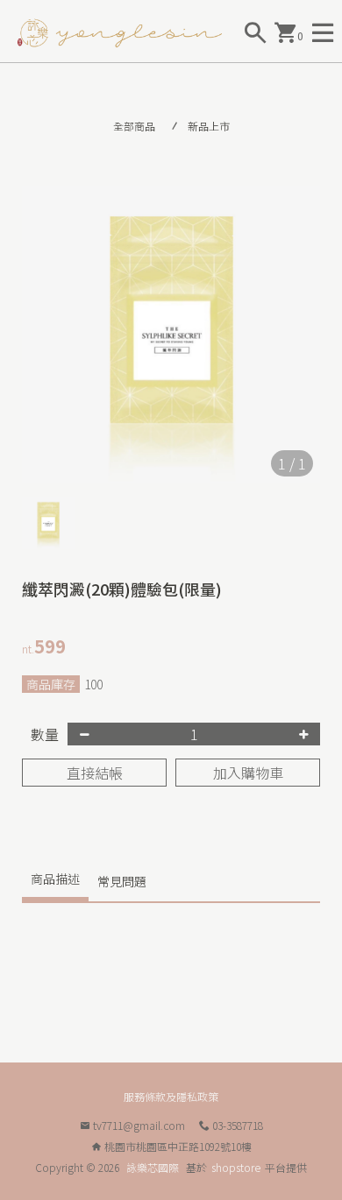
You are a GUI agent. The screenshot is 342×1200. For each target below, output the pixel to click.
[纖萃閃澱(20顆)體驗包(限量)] (171, 335)
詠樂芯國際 (152, 1167)
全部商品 (134, 125)
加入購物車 (248, 772)
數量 (45, 734)
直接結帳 (95, 772)
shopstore (235, 1167)
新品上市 (209, 125)
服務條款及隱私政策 (171, 1096)
